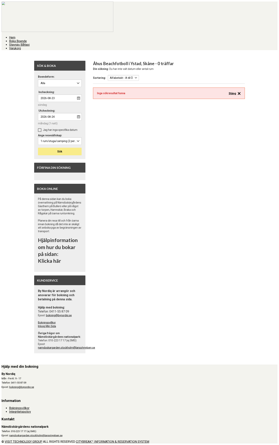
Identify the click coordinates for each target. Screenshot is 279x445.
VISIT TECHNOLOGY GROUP (23, 441)
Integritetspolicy (20, 411)
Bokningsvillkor (47, 322)
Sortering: (99, 77)
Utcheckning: (47, 110)
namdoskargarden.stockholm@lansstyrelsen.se (66, 347)
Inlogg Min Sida (47, 326)
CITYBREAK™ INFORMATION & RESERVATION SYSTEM (112, 441)
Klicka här (49, 261)
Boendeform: (46, 76)
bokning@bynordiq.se (59, 315)
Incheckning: (47, 92)
